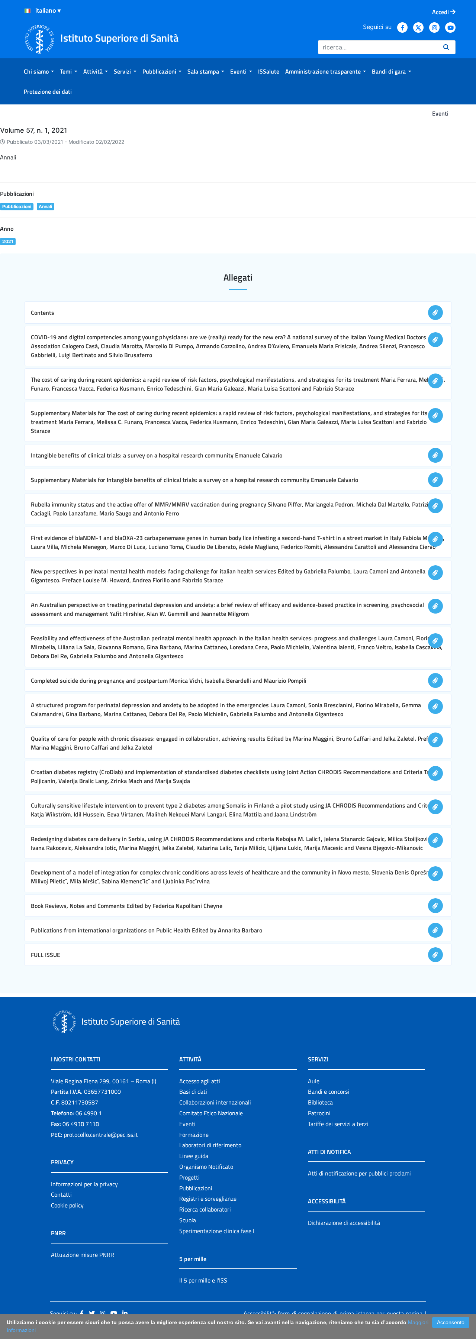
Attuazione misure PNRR (82, 1254)
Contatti (61, 1194)
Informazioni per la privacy (84, 1184)
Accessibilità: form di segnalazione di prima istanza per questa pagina (333, 1313)
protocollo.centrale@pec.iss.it (101, 1134)
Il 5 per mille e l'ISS (203, 1280)
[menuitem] (39, 71)
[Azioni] (27, 11)
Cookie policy (67, 1205)
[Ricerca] (446, 47)
